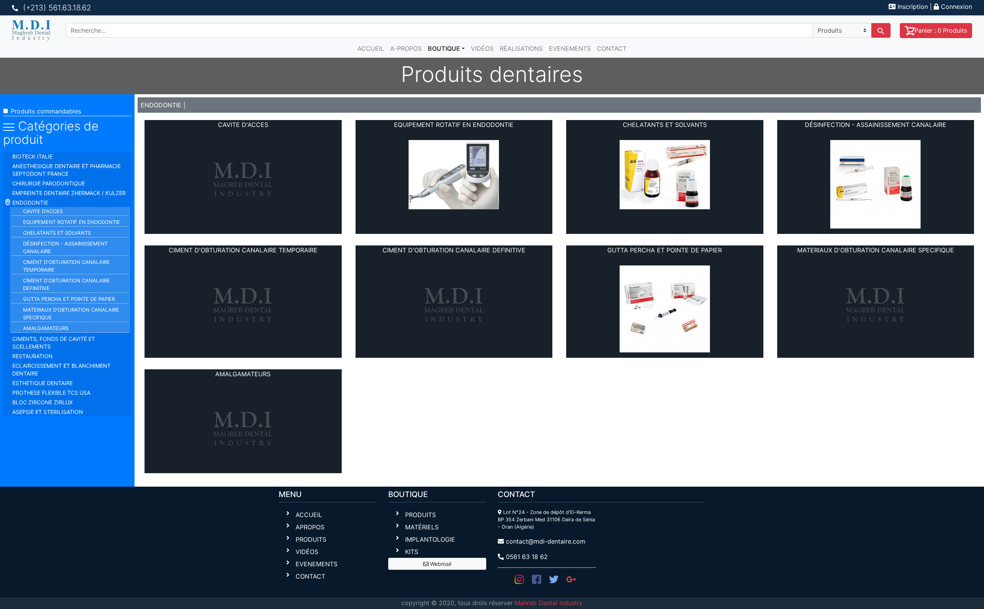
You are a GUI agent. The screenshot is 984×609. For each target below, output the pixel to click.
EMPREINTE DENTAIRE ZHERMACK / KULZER (69, 193)
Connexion (955, 6)
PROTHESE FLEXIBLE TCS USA (51, 392)
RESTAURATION (32, 356)
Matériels (422, 527)
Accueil (370, 48)
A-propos (406, 48)
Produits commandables (46, 111)
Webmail (440, 564)
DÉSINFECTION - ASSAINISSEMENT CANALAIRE (65, 247)
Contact (612, 48)
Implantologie (430, 539)
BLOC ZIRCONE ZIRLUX (42, 402)
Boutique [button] (444, 48)
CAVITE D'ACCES (43, 211)
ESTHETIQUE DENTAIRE (42, 383)
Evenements (570, 48)
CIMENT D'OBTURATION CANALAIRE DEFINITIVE (66, 284)
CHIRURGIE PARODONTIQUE (48, 183)
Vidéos (482, 48)
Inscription (912, 6)
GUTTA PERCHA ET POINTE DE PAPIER (69, 299)
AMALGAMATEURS (45, 328)
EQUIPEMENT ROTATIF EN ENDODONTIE (71, 222)
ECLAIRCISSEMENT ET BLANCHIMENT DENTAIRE (61, 369)
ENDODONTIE (30, 202)
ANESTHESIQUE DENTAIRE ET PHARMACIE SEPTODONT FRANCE (66, 170)
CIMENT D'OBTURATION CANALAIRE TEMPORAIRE (66, 266)
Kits (411, 552)
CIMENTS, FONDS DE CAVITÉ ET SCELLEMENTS (53, 342)
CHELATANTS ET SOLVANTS (57, 233)
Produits (311, 539)
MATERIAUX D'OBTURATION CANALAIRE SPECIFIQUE (71, 313)
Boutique (408, 494)
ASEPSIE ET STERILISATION (47, 412)
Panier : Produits (940, 30)
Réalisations (521, 48)
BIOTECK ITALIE (32, 156)
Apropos (310, 527)
